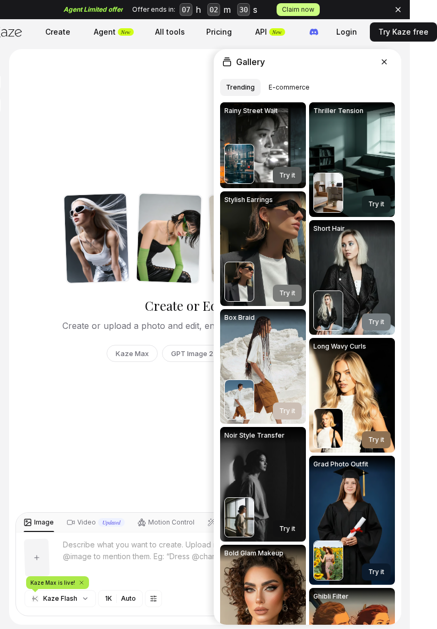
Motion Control (171, 522)
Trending (240, 87)
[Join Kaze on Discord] (313, 32)
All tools (170, 31)
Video (98, 522)
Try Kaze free (403, 31)
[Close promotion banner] (398, 9)
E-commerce (289, 87)
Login (346, 31)
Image (44, 522)
